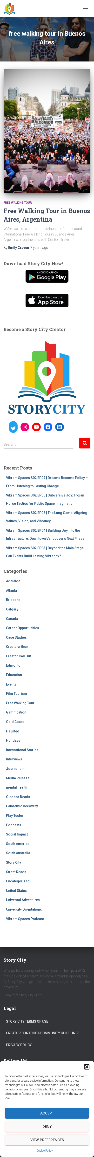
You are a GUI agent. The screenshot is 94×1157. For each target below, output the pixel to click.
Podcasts (13, 825)
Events (11, 684)
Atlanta (11, 590)
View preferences (47, 1140)
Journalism (15, 769)
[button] (86, 1066)
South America (17, 844)
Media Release (17, 778)
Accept (47, 1113)
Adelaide (13, 581)
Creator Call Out (18, 656)
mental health (16, 787)
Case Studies (16, 637)
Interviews (14, 759)
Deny (47, 1126)
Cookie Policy (44, 1150)
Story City (13, 862)
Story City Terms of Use (27, 1021)
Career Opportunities (22, 628)
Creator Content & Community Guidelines (43, 1033)
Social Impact (17, 834)
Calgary (12, 609)
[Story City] (11, 8)
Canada (12, 619)
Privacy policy (19, 1045)
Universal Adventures (23, 900)
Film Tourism (16, 694)
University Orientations (24, 909)
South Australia (18, 853)
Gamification (16, 712)
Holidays (13, 740)
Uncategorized (18, 881)
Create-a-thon (17, 647)
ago (39, 248)
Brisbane (13, 600)
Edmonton (14, 665)
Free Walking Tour (18, 202)
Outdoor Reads (18, 797)
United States (16, 891)
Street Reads (16, 872)
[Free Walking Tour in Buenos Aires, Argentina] (47, 131)
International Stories (22, 750)
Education (14, 675)
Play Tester (14, 816)
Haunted (12, 731)
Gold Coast (15, 722)
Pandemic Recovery (22, 806)
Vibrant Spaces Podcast (25, 919)
